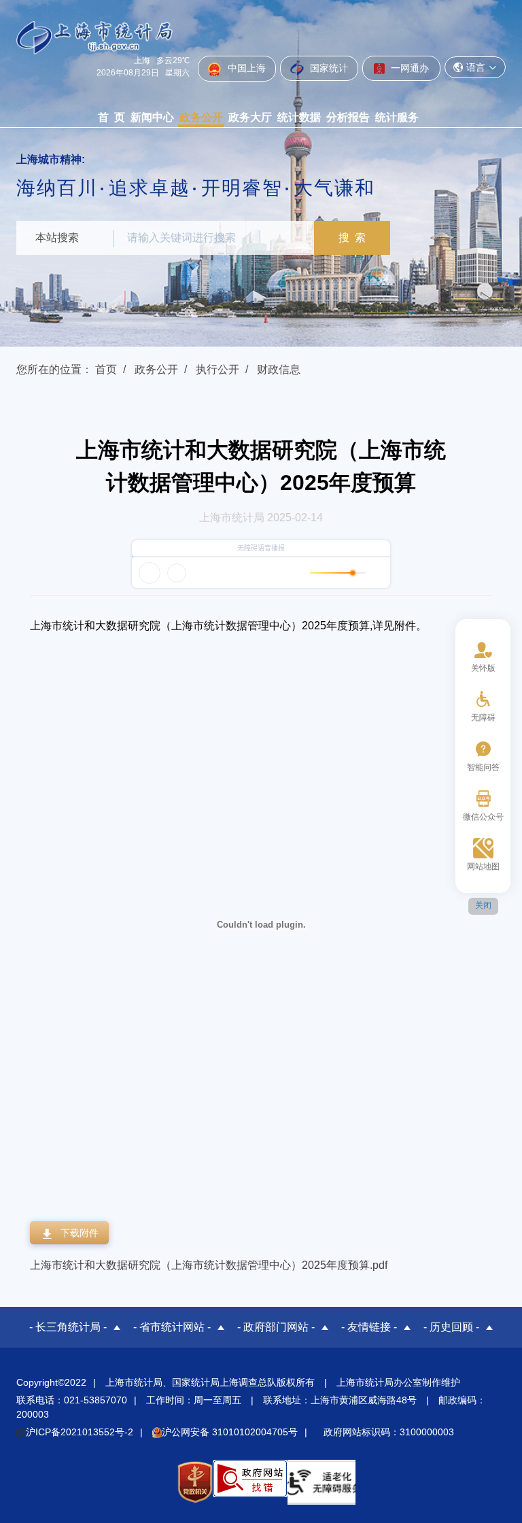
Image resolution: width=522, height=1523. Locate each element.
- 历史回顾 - (451, 1327)
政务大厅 (250, 117)
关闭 (483, 905)
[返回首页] (94, 36)
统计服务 (397, 117)
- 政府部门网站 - (276, 1327)
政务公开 (201, 117)
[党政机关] (195, 1482)
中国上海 (245, 68)
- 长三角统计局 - (68, 1327)
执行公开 (217, 369)
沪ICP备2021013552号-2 (79, 1431)
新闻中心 (152, 117)
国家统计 (327, 68)
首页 (106, 369)
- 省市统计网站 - (172, 1327)
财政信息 (278, 369)
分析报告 (348, 117)
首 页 (111, 117)
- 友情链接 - (369, 1327)
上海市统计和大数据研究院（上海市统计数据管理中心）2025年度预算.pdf (208, 1265)
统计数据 (299, 117)
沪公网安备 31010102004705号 (230, 1431)
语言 (475, 67)
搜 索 (352, 237)
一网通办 (408, 68)
